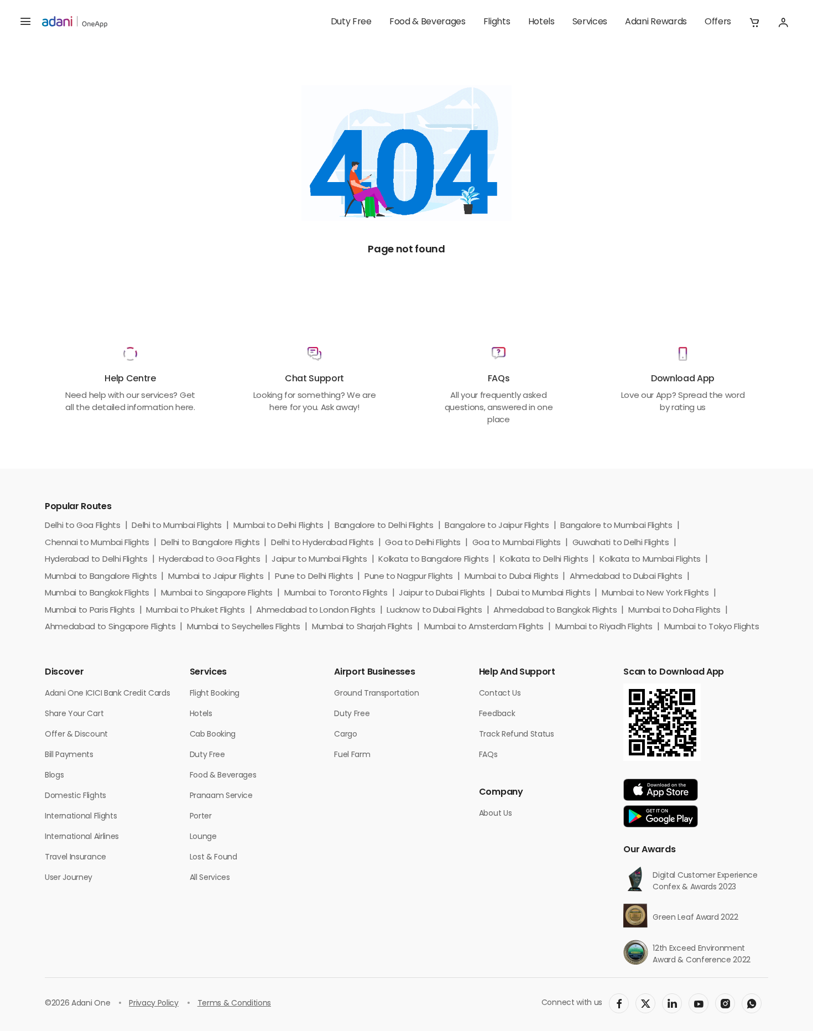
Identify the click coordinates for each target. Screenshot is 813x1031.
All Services (210, 878)
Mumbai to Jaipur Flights (215, 577)
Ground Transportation (376, 693)
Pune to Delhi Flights (314, 577)
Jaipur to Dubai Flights (442, 593)
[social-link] (619, 1003)
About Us (495, 813)
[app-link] (660, 790)
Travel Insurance (75, 857)
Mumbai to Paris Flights (90, 611)
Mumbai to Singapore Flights (217, 593)
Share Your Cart (74, 714)
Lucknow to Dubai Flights (434, 611)
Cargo (345, 734)
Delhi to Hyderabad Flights (322, 543)
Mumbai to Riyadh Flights (604, 627)
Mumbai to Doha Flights (674, 611)
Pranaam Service (221, 796)
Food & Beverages (427, 22)
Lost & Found (213, 857)
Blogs (54, 775)
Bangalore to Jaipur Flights (497, 526)
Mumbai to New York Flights (655, 593)
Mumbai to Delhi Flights (278, 526)
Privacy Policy (154, 1003)
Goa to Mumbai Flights (516, 543)
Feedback (497, 714)
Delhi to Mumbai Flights (177, 526)
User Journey (68, 878)
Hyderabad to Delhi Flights (96, 560)
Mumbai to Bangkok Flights (97, 593)
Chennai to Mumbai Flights (97, 543)
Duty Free (351, 22)
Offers (718, 22)
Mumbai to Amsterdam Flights (484, 627)
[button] (754, 22)
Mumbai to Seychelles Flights (243, 627)
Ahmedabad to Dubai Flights (626, 577)
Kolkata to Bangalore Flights (433, 560)
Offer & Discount (76, 734)
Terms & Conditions (234, 1003)
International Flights (81, 816)
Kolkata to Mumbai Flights (650, 560)
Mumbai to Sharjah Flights (362, 627)
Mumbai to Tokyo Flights (711, 627)
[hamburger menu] (25, 22)
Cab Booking (213, 734)
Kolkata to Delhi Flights (544, 560)
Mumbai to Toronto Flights (336, 593)
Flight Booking (215, 693)
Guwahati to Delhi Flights (620, 543)
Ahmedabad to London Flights (315, 611)
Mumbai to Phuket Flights (195, 611)
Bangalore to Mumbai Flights (616, 526)
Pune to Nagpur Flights (408, 577)
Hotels (541, 22)
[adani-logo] (74, 22)
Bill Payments (69, 755)
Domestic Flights (75, 796)
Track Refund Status (516, 734)
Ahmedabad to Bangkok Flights (555, 611)
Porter (201, 816)
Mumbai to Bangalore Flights (101, 577)
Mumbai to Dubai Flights (512, 577)
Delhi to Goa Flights (83, 526)
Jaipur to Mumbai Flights (319, 560)
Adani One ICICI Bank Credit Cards (107, 693)
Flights (496, 22)
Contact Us (500, 693)
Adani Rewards (656, 22)
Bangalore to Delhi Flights (384, 526)
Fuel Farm (352, 755)
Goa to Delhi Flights (423, 543)
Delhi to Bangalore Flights (210, 543)
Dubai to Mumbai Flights (544, 593)
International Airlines (82, 837)
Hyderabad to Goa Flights (209, 560)
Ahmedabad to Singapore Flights (110, 627)
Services (589, 22)
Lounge (203, 837)
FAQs (488, 755)
